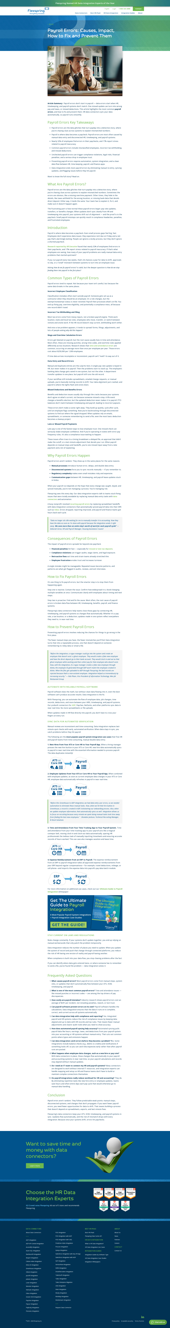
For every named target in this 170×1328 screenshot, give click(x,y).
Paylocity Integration (32, 1307)
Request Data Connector (63, 1307)
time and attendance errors (102, 345)
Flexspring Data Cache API (93, 1236)
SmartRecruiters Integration (64, 1272)
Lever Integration (31, 1283)
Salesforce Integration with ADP (65, 1257)
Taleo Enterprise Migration (63, 1282)
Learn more (35, 1166)
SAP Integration (60, 1261)
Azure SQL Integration (33, 1251)
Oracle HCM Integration (33, 1297)
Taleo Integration (61, 1279)
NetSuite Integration (32, 1290)
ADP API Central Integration (35, 1243)
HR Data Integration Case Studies (95, 1258)
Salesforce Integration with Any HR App (67, 1254)
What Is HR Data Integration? (94, 1243)
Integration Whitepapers (92, 1262)
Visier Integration (60, 1289)
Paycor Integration (32, 1304)
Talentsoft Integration (62, 1275)
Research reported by (62, 246)
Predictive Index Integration (64, 1243)
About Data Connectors (33, 1232)
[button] (107, 8)
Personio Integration (32, 1311)
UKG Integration (60, 1286)
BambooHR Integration (33, 1254)
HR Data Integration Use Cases (95, 1247)
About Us (117, 1232)
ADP (73, 705)
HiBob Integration (31, 1272)
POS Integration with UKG (63, 1240)
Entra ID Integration (32, 1265)
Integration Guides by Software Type (96, 1255)
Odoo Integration (31, 1293)
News (116, 1236)
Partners (117, 1240)
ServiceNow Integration (62, 1264)
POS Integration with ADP (63, 1236)
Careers (117, 1243)
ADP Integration (31, 1240)
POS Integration (60, 1232)
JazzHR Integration (32, 1275)
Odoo (56, 510)
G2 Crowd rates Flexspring (37, 1205)
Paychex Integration (32, 1300)
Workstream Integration (63, 1300)
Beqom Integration (32, 1258)
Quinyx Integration (61, 1250)
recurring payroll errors (80, 504)
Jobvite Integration (32, 1279)
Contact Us (118, 1251)
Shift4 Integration (61, 1268)
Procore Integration (61, 1247)
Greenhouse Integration (33, 1268)
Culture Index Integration (34, 1261)
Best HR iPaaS (89, 1232)
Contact (138, 9)
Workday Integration (61, 1296)
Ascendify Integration (32, 1247)
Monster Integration (32, 1286)
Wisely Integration (61, 1293)
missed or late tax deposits (101, 549)
